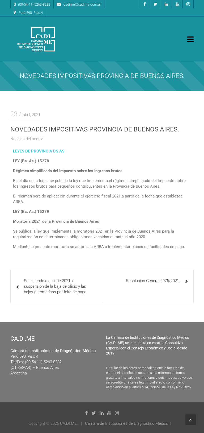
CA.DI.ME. (69, 423)
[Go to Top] (190, 419)
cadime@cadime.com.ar (82, 4)
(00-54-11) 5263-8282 (34, 4)
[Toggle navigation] (190, 39)
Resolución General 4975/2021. (153, 280)
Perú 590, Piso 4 (31, 13)
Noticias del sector (26, 139)
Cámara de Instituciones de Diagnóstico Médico (126, 423)
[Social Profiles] (144, 4)
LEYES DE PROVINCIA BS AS (38, 151)
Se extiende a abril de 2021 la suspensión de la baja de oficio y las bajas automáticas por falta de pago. (55, 286)
